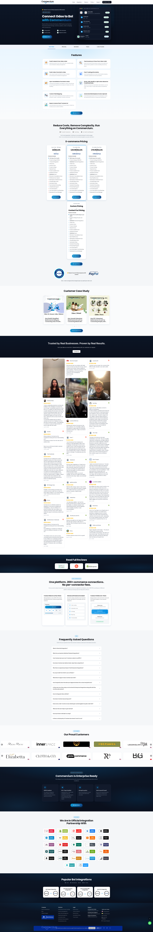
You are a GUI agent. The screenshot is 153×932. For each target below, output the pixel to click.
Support (98, 2)
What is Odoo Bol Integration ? (60, 648)
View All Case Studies (76, 330)
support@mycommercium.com (94, 913)
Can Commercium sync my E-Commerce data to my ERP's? (67, 658)
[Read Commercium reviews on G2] (76, 566)
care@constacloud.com (92, 916)
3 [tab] (76, 326)
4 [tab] (78, 326)
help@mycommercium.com (93, 910)
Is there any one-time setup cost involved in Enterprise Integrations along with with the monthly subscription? (74, 688)
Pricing (92, 2)
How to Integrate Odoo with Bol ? (61, 694)
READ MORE (92, 928)
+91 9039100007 (106, 913)
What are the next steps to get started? (63, 708)
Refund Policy (75, 913)
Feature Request (106, 920)
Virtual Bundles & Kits (62, 921)
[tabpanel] (53, 309)
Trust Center (75, 917)
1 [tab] (73, 326)
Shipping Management (62, 915)
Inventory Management (62, 911)
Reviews (76, 46)
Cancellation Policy (76, 915)
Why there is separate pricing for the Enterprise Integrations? (68, 668)
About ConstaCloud (45, 909)
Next (111, 309)
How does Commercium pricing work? (62, 699)
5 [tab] (80, 326)
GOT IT (98, 928)
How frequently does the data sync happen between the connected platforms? (72, 682)
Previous (41, 309)
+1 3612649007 (106, 911)
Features (86, 2)
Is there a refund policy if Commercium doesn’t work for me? (67, 718)
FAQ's (87, 46)
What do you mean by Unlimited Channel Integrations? (66, 653)
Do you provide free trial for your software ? (63, 672)
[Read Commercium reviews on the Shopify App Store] (91, 566)
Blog (42, 911)
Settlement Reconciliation (63, 919)
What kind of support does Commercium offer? (64, 677)
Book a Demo (107, 2)
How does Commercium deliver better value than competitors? (68, 663)
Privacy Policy (75, 909)
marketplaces (74, 882)
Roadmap (105, 915)
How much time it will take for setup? (62, 713)
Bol (80, 882)
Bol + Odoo (86, 882)
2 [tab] (74, 326)
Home (73, 2)
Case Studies (100, 46)
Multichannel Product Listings (64, 909)
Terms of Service (76, 911)
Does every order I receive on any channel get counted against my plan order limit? (73, 703)
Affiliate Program (45, 913)
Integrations (79, 2)
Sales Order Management (63, 913)
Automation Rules (61, 917)
